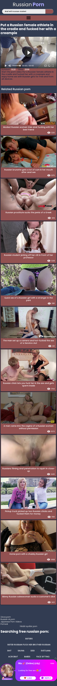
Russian (28, 5)
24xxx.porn (6, 617)
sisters (29, 638)
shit (9, 650)
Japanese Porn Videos (11, 621)
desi (33, 650)
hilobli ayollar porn (28, 626)
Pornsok (4, 624)
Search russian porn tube (49, 11)
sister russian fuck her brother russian (28, 644)
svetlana (45, 650)
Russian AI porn (8, 619)
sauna (21, 650)
